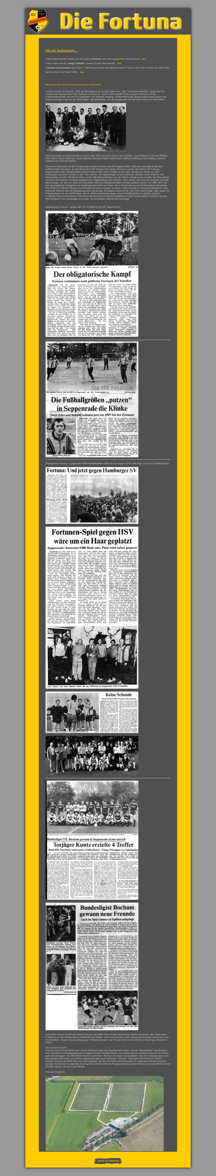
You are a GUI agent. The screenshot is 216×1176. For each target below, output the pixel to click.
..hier (143, 59)
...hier (118, 63)
